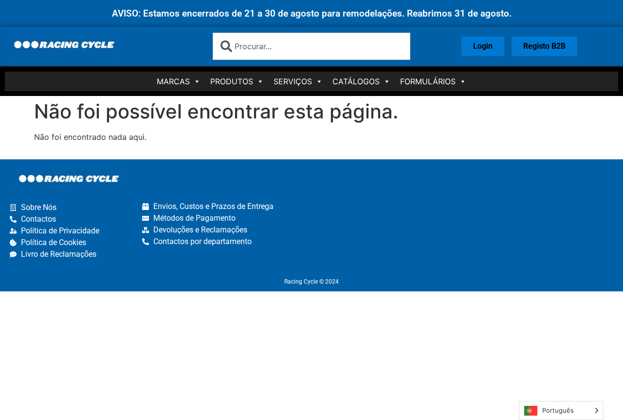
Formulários (428, 81)
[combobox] (312, 46)
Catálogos (356, 81)
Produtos (231, 81)
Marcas (173, 81)
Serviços (293, 81)
